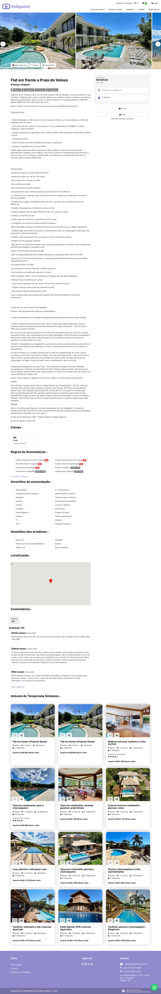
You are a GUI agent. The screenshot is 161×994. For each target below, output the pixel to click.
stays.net (138, 990)
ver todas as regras (19, 476)
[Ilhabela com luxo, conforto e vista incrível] (128, 720)
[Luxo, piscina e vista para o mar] (33, 848)
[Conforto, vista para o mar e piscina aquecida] (33, 906)
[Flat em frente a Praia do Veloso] (33, 720)
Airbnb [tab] (14, 620)
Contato (141, 9)
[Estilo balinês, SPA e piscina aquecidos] (80, 906)
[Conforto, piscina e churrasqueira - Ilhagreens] (128, 906)
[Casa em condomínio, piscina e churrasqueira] (80, 848)
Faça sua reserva (98, 9)
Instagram (130, 9)
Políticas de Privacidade (20, 972)
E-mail (123, 108)
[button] (157, 44)
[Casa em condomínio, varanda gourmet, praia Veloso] (80, 784)
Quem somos (153, 9)
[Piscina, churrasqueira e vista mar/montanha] (128, 848)
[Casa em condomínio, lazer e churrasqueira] (33, 784)
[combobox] (125, 98)
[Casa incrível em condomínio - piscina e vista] (128, 784)
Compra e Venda (115, 9)
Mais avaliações (17, 687)
